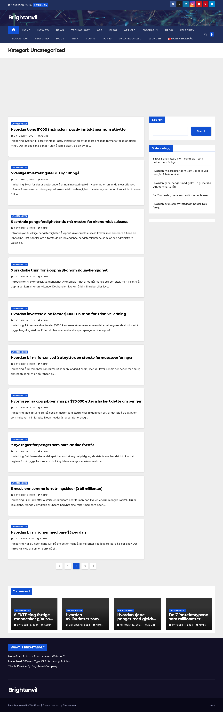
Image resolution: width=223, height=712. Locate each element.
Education (20, 38)
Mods (60, 38)
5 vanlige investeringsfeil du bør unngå (45, 173)
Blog (113, 30)
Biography (150, 30)
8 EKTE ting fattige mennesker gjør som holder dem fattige (34, 618)
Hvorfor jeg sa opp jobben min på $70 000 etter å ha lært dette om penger (76, 401)
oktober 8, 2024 (24, 538)
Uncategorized (130, 38)
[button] (205, 34)
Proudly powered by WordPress (24, 705)
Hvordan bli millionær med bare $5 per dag (48, 532)
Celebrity (187, 30)
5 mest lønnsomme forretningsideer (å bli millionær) (56, 488)
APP (99, 30)
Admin (44, 136)
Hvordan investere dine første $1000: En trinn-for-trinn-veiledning (68, 314)
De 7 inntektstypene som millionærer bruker (181, 195)
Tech (75, 38)
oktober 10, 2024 (25, 228)
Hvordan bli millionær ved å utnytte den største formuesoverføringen (72, 357)
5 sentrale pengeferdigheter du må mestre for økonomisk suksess (69, 222)
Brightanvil (22, 17)
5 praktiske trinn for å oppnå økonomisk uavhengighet (59, 270)
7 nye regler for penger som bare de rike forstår (52, 445)
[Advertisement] (111, 82)
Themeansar (69, 705)
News (60, 30)
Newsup (55, 705)
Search (157, 120)
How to (43, 30)
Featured (42, 38)
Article (129, 30)
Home (26, 30)
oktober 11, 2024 (24, 136)
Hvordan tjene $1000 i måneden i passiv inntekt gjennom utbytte (68, 129)
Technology (80, 30)
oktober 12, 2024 (28, 625)
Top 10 (90, 38)
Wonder (155, 38)
